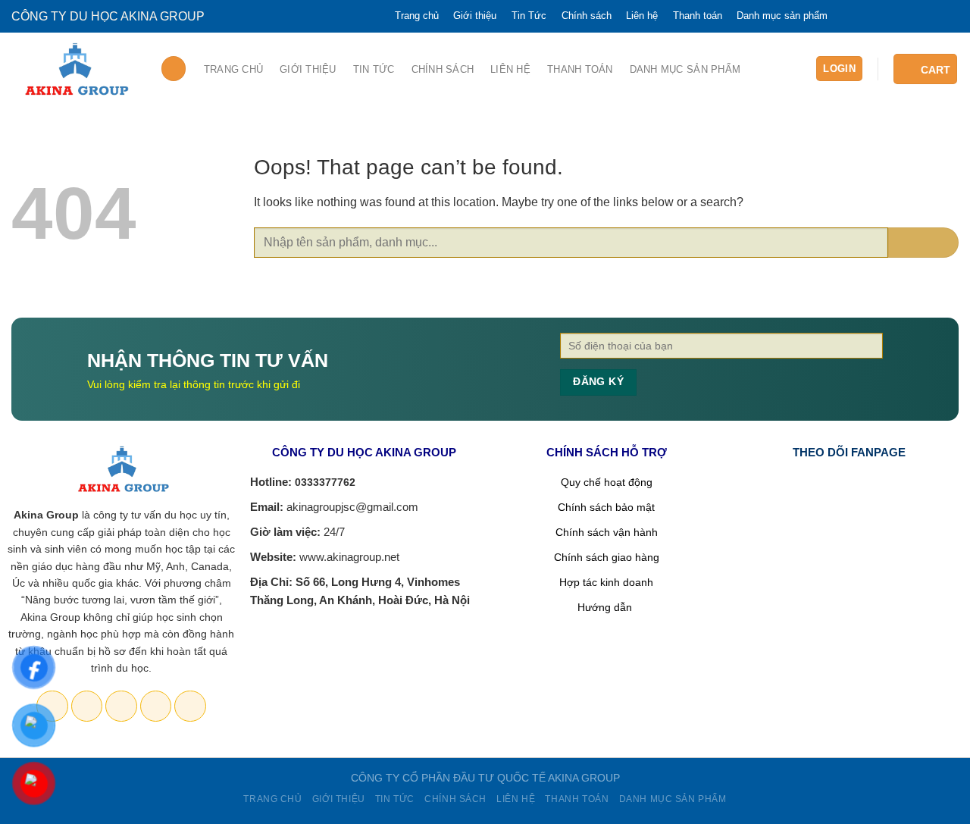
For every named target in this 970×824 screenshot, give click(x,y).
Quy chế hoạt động (606, 482)
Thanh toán (697, 15)
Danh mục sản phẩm (782, 15)
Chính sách (587, 15)
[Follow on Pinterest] (922, 16)
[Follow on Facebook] (847, 16)
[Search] (173, 68)
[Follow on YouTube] (946, 16)
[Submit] (923, 242)
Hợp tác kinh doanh (606, 582)
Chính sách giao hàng (606, 557)
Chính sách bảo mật (606, 507)
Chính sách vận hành (606, 532)
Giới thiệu (474, 15)
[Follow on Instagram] (872, 16)
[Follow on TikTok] (897, 16)
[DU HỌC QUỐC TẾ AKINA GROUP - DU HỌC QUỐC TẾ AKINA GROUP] (74, 70)
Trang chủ (417, 15)
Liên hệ (642, 15)
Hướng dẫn (606, 607)
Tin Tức (529, 15)
